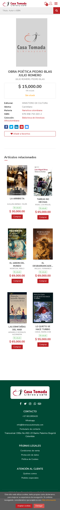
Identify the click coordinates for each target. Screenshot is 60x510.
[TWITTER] (25, 404)
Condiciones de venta (30, 450)
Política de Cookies (30, 459)
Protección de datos (30, 455)
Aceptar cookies (24, 506)
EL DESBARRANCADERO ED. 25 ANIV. (43, 264)
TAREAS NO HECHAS (43, 200)
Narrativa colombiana (32, 110)
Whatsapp (30, 420)
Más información (49, 500)
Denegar (39, 506)
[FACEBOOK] (20, 404)
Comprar (17, 216)
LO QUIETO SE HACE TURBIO (43, 328)
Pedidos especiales (30, 478)
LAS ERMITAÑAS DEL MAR (17, 328)
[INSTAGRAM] (30, 404)
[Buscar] (56, 10)
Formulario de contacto (30, 429)
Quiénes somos (30, 473)
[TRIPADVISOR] (39, 404)
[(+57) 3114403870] (35, 404)
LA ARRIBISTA (17, 198)
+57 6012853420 (30, 416)
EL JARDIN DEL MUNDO (17, 264)
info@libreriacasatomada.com (30, 424)
